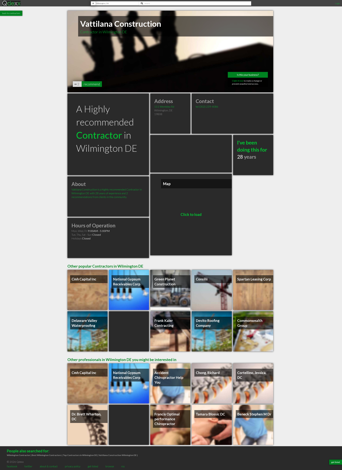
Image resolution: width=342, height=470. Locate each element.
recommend (92, 84)
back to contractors (11, 13)
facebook (12, 466)
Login (337, 3)
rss (123, 466)
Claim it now (237, 80)
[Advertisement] (191, 153)
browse (109, 466)
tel (207, 106)
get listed (93, 466)
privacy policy (72, 466)
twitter (28, 466)
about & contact (49, 466)
